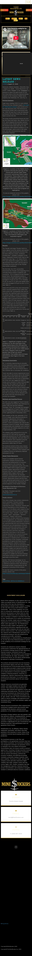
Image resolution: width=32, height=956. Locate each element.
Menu (27, 2)
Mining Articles (4, 923)
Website (14, 18)
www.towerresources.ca (10, 494)
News (20, 18)
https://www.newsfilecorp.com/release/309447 (17, 573)
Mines (7, 18)
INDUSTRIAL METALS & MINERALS (13, 581)
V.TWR (5, 84)
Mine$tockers (6, 2)
